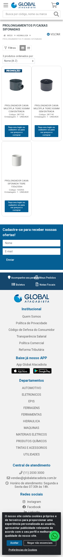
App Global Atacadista (31, 364)
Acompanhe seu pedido (24, 277)
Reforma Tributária (31, 349)
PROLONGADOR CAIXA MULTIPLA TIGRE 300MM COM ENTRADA (17, 108)
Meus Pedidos (47, 277)
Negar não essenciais (39, 542)
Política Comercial (31, 343)
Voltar (55, 34)
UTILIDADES (31, 454)
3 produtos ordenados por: (18, 56)
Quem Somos (31, 316)
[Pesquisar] (56, 14)
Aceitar (14, 542)
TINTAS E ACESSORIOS (31, 448)
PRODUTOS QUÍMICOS (31, 441)
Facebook (34, 507)
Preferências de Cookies (23, 549)
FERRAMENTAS (31, 414)
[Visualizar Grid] (23, 48)
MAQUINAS (31, 428)
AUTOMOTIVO (31, 388)
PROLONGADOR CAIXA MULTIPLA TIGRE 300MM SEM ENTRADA (46, 108)
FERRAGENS (31, 408)
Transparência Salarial (31, 336)
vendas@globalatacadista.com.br (34, 478)
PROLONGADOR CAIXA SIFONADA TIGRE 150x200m (17, 183)
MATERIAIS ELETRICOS (31, 434)
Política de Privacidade (31, 323)
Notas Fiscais (47, 284)
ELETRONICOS (31, 394)
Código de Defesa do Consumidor (32, 330)
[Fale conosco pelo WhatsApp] (54, 536)
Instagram (33, 502)
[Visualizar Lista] (29, 48)
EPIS (31, 401)
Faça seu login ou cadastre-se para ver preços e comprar (16, 131)
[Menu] (6, 5)
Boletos (20, 284)
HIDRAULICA (31, 421)
